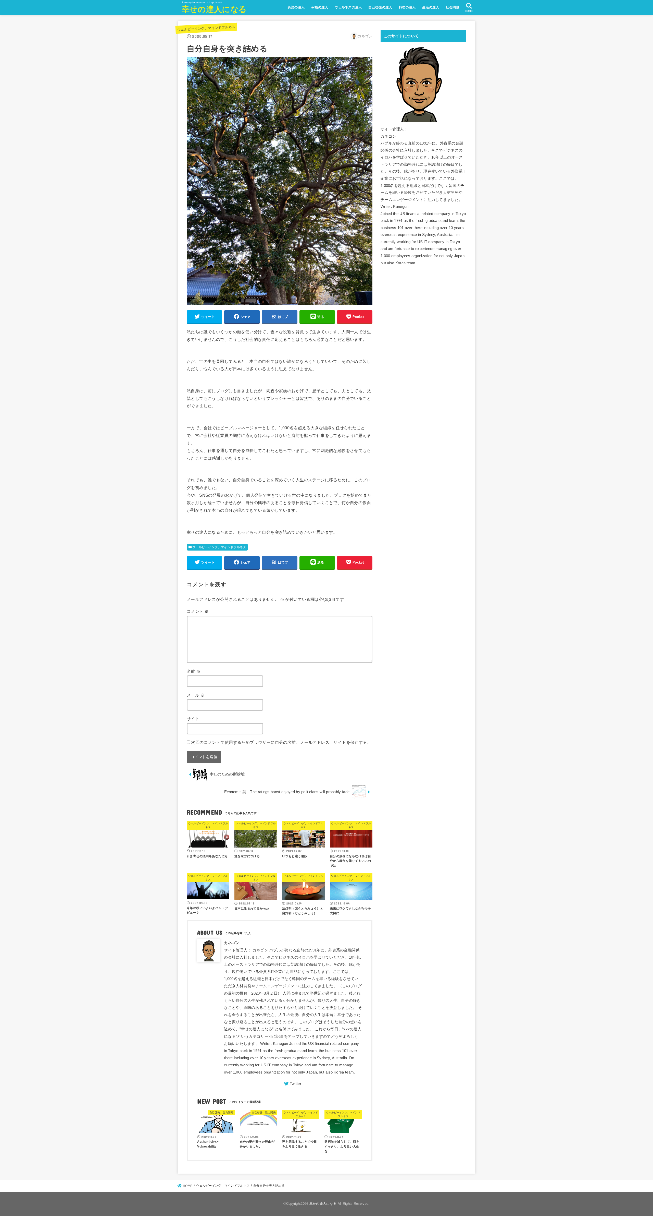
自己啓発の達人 (380, 7)
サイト (193, 718)
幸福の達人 (319, 7)
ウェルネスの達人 (348, 7)
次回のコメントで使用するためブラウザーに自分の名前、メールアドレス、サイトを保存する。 (281, 742)
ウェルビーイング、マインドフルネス (206, 28)
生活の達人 (430, 7)
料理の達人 (407, 7)
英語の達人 (296, 7)
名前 (193, 671)
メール (196, 695)
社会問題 (452, 7)
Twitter (295, 1084)
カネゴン (232, 943)
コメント (198, 611)
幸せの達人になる (214, 9)
